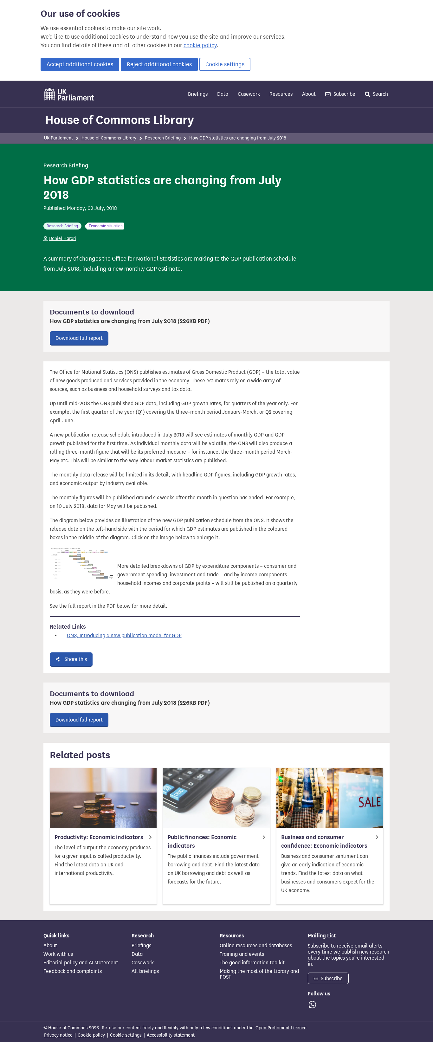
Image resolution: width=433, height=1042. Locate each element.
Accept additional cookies (80, 64)
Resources (281, 94)
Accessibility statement (171, 1035)
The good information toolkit (252, 963)
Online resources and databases (256, 945)
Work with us (58, 954)
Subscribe (343, 94)
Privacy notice (58, 1035)
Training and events (242, 954)
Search (380, 94)
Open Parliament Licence (281, 1028)
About (309, 94)
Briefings (198, 94)
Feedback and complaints (72, 971)
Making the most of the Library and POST (259, 974)
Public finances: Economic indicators (202, 841)
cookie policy (200, 45)
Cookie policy (91, 1035)
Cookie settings (224, 64)
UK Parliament (58, 138)
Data (222, 94)
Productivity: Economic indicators (99, 837)
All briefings (145, 971)
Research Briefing (163, 138)
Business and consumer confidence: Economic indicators (324, 841)
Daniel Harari (62, 238)
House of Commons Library (119, 120)
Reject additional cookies (159, 64)
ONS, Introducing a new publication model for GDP (124, 635)
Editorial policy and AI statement (80, 963)
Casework (249, 94)
